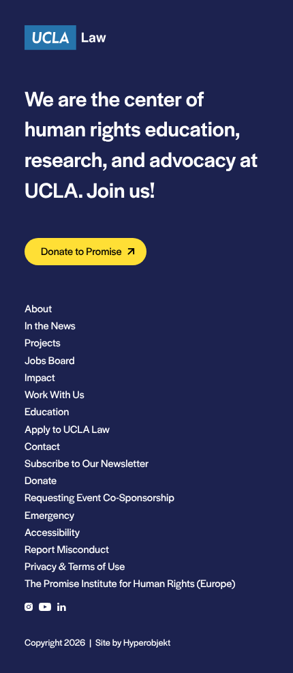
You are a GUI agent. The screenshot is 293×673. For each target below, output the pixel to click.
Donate (41, 480)
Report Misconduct (67, 549)
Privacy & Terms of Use (75, 566)
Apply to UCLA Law (67, 429)
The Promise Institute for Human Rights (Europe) (130, 583)
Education (47, 411)
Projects (43, 342)
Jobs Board (50, 360)
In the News (50, 325)
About (38, 308)
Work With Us (54, 394)
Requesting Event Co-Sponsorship (99, 497)
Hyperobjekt (146, 641)
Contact (42, 446)
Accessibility (52, 532)
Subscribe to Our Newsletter (87, 463)
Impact (40, 377)
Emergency (49, 515)
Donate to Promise (81, 251)
